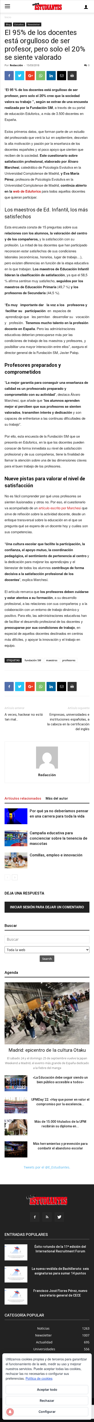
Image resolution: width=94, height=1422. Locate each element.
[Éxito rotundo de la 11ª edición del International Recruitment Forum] (16, 1252)
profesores (68, 660)
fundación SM (33, 660)
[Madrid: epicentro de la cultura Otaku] (47, 1013)
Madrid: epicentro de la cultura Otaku (47, 1050)
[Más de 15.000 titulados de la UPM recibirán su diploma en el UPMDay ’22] (16, 1127)
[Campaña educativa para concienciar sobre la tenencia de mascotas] (16, 838)
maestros (51, 660)
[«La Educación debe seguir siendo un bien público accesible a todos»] (16, 1083)
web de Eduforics (27, 191)
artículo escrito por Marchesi (60, 507)
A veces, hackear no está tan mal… (24, 716)
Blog (8, 24)
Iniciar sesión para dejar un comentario (47, 907)
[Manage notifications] (10, 1412)
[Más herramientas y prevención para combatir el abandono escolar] (16, 1149)
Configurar (47, 1411)
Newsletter (34, 24)
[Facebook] (34, 1217)
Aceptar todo (47, 1389)
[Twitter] (59, 1217)
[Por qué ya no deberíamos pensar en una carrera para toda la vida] (16, 816)
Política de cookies (39, 1378)
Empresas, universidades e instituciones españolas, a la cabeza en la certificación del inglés (68, 721)
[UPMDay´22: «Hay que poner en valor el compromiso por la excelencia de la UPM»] (16, 1105)
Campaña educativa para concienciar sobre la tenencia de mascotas (58, 838)
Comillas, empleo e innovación (56, 855)
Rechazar (47, 1400)
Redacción (16, 65)
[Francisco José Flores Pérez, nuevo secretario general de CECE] (16, 1296)
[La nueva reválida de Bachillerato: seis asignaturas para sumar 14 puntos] (16, 1274)
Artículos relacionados (23, 798)
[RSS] (47, 1217)
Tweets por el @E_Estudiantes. (47, 1167)
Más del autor (57, 798)
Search (47, 959)
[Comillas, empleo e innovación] (16, 860)
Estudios (19, 24)
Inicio (8, 17)
